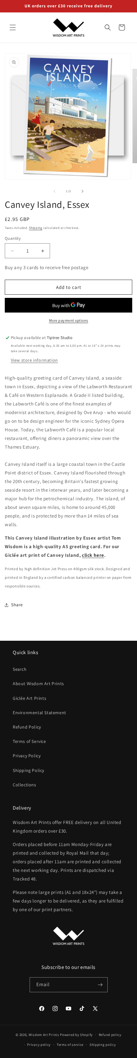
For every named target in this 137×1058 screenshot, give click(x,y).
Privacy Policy (26, 756)
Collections (24, 785)
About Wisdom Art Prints (38, 683)
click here (93, 555)
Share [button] (17, 605)
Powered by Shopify (76, 1034)
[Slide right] (83, 191)
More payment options (68, 320)
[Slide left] (54, 191)
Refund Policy (27, 727)
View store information (34, 360)
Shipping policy (103, 1044)
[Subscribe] (100, 984)
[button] (13, 27)
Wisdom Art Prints (44, 1034)
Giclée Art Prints (29, 698)
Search (20, 669)
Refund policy (110, 1034)
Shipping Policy (28, 770)
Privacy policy (39, 1044)
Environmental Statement (39, 712)
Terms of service (70, 1044)
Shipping (35, 228)
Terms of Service (29, 741)
